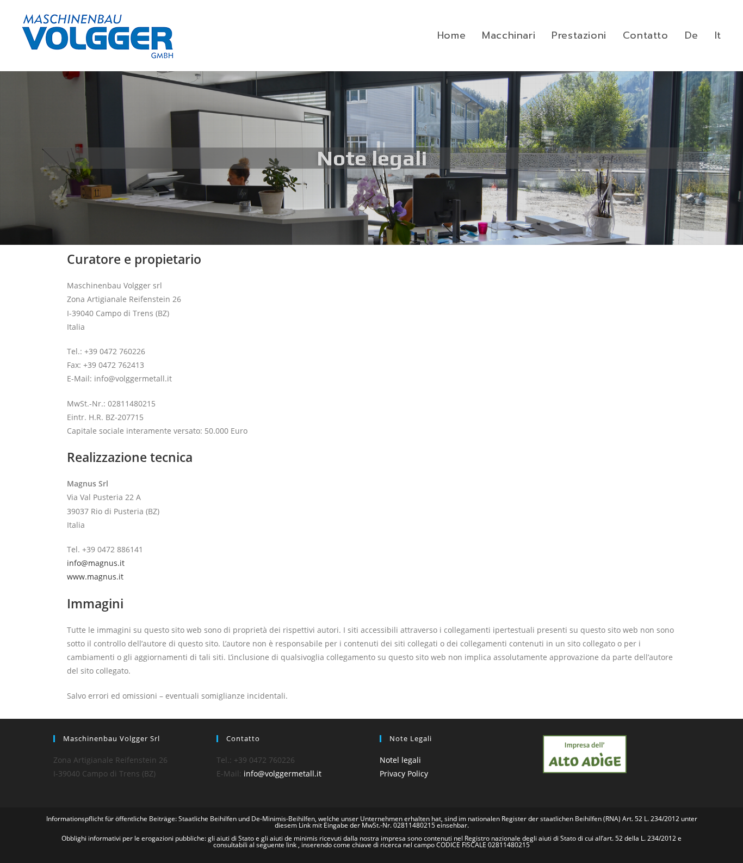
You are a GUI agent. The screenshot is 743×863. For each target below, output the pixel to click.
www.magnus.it (95, 576)
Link (305, 825)
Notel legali (400, 760)
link (292, 844)
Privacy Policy (404, 773)
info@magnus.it (96, 563)
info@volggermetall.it (282, 773)
